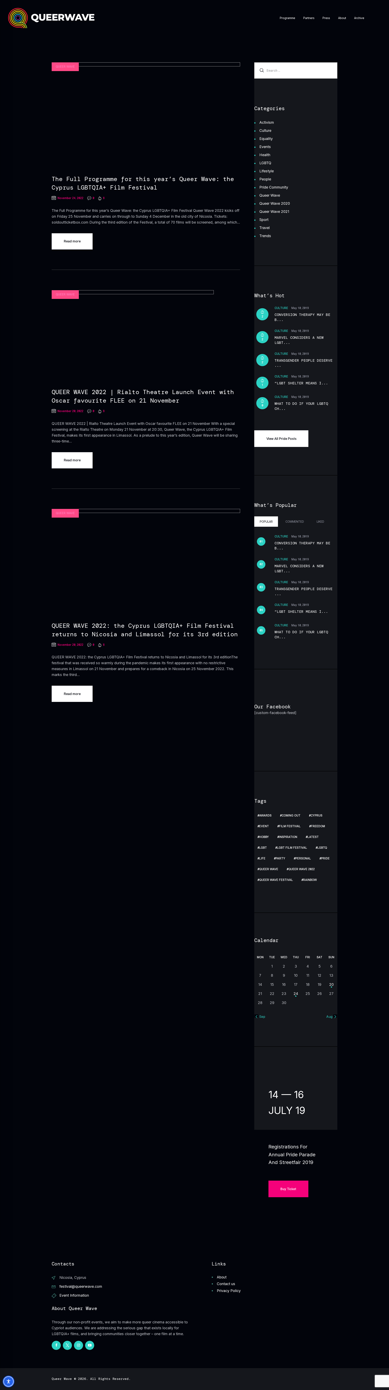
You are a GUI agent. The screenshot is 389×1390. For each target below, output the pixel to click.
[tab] (266, 521)
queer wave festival (276, 880)
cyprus (316, 816)
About (342, 18)
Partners (308, 18)
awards (265, 816)
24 (296, 993)
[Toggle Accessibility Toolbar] (8, 1381)
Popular (266, 521)
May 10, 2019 (300, 308)
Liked (320, 521)
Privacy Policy (229, 1291)
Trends (265, 236)
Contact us (226, 1284)
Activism (266, 122)
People (265, 179)
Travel (264, 228)
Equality (266, 138)
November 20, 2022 (70, 411)
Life (262, 858)
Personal (303, 858)
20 (331, 984)
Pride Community (273, 187)
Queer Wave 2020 (274, 203)
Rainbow (310, 880)
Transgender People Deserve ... (303, 363)
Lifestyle (266, 171)
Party (280, 858)
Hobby (264, 837)
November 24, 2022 (70, 198)
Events (265, 147)
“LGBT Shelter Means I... (301, 383)
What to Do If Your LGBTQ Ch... (301, 406)
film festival (290, 826)
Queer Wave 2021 (274, 211)
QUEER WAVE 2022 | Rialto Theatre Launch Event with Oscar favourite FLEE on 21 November (143, 396)
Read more (72, 241)
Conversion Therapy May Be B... (302, 317)
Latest (313, 837)
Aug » (330, 1017)
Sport (263, 219)
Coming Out (291, 816)
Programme (287, 18)
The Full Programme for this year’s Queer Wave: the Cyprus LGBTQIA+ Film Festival (143, 183)
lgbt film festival (292, 848)
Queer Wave (65, 67)
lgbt (263, 848)
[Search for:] (295, 70)
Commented (294, 521)
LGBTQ (265, 163)
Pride (325, 858)
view (146, 115)
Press (326, 18)
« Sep (260, 1017)
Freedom (318, 826)
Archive (359, 18)
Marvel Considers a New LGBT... (299, 340)
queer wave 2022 (301, 869)
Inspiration (288, 837)
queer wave (268, 869)
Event (264, 826)
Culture (265, 130)
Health (264, 155)
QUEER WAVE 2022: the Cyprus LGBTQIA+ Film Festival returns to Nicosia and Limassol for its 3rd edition (145, 630)
